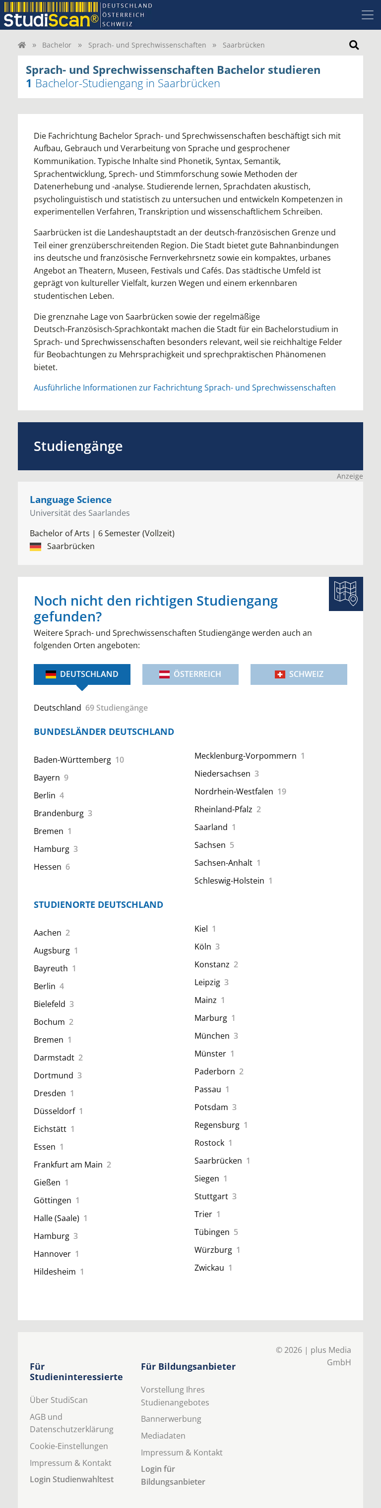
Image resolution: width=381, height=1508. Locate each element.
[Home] (22, 45)
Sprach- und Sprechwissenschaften (147, 45)
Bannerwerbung (171, 1418)
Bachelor (56, 45)
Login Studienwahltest (72, 1479)
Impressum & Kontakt (71, 1462)
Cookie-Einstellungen (69, 1446)
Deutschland (89, 674)
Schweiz (306, 674)
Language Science (71, 499)
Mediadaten (163, 1435)
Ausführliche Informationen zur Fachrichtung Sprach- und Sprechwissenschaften (185, 387)
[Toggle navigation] (367, 15)
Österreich (197, 674)
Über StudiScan (59, 1400)
